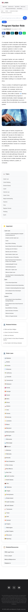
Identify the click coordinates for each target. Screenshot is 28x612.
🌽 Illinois (7, 402)
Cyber (4, 188)
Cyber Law (6, 179)
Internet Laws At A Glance (11, 251)
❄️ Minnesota (8, 439)
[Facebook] (9, 587)
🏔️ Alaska (7, 361)
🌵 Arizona (7, 365)
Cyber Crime (6, 195)
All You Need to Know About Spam (13, 290)
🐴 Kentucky (8, 417)
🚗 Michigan (8, 435)
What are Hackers (10, 313)
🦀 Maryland (8, 428)
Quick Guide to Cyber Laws (12, 254)
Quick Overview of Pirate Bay (12, 257)
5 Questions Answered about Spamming (15, 285)
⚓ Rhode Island (9, 498)
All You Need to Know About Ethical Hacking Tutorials (13, 300)
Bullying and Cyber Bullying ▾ (11, 8)
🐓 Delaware (8, 384)
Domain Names (7, 185)
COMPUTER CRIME (14, 11)
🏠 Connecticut (9, 380)
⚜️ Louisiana (8, 420)
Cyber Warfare (17, 6)
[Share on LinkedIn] (20, 33)
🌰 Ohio (7, 483)
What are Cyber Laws (10, 272)
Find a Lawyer (8, 555)
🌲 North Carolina (9, 476)
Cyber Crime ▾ (23, 6)
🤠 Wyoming (8, 538)
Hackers (5, 201)
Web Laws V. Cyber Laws (11, 269)
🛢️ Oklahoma (8, 487)
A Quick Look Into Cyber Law (12, 237)
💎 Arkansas (8, 369)
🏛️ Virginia (7, 524)
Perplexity (12, 33)
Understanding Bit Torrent (11, 264)
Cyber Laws (7, 230)
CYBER (6, 11)
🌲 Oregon (7, 490)
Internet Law (6, 192)
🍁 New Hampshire (10, 461)
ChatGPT (8, 33)
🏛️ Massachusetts (9, 431)
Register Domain (7, 208)
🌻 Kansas (7, 413)
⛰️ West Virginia (9, 531)
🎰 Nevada (7, 457)
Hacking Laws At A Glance (11, 248)
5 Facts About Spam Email (11, 282)
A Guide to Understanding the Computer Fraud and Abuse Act (14, 234)
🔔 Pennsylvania (9, 494)
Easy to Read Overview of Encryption (14, 246)
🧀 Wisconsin (8, 535)
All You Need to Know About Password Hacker (14, 304)
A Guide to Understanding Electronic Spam (15, 288)
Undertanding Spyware (11, 266)
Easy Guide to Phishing (11, 243)
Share (4, 33)
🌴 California (8, 373)
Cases (7, 240)
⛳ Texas (7, 512)
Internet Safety (9, 293)
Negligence (8, 563)
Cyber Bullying (6, 182)
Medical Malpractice (10, 559)
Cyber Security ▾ (11, 6)
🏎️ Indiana (7, 406)
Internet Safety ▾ (19, 8)
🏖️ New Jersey (9, 465)
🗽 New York (8, 472)
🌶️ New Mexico (9, 468)
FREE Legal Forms (9, 552)
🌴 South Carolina (9, 501)
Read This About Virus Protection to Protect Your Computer (14, 260)
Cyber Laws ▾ (5, 6)
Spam (4, 214)
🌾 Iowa (7, 409)
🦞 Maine (7, 424)
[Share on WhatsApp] (24, 33)
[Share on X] (16, 33)
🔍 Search (25, 18)
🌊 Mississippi (8, 442)
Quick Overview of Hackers (12, 310)
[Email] (3, 36)
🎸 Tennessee (8, 509)
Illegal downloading (8, 198)
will (21, 93)
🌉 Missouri (8, 446)
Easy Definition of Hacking (11, 307)
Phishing (5, 211)
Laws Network (7, 29)
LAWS (2, 11)
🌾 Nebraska (8, 454)
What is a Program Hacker (11, 316)
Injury (4, 22)
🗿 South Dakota (9, 505)
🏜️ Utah (7, 516)
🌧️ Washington (9, 527)
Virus (4, 205)
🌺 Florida (7, 387)
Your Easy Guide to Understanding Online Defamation (15, 276)
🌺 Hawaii (7, 395)
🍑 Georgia (8, 391)
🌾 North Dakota (9, 479)
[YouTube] (19, 587)
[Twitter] (14, 587)
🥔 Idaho (7, 398)
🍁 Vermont (8, 520)
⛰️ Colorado (8, 376)
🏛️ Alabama (8, 358)
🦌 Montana (8, 450)
